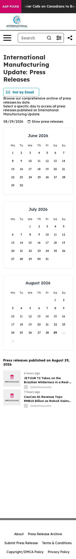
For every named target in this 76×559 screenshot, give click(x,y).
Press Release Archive (45, 534)
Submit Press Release (21, 543)
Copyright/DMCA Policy (25, 552)
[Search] (49, 38)
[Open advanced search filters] (59, 38)
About (19, 534)
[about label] (26, 387)
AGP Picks (10, 6)
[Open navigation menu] (7, 38)
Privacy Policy (59, 552)
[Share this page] (70, 38)
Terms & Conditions (57, 543)
